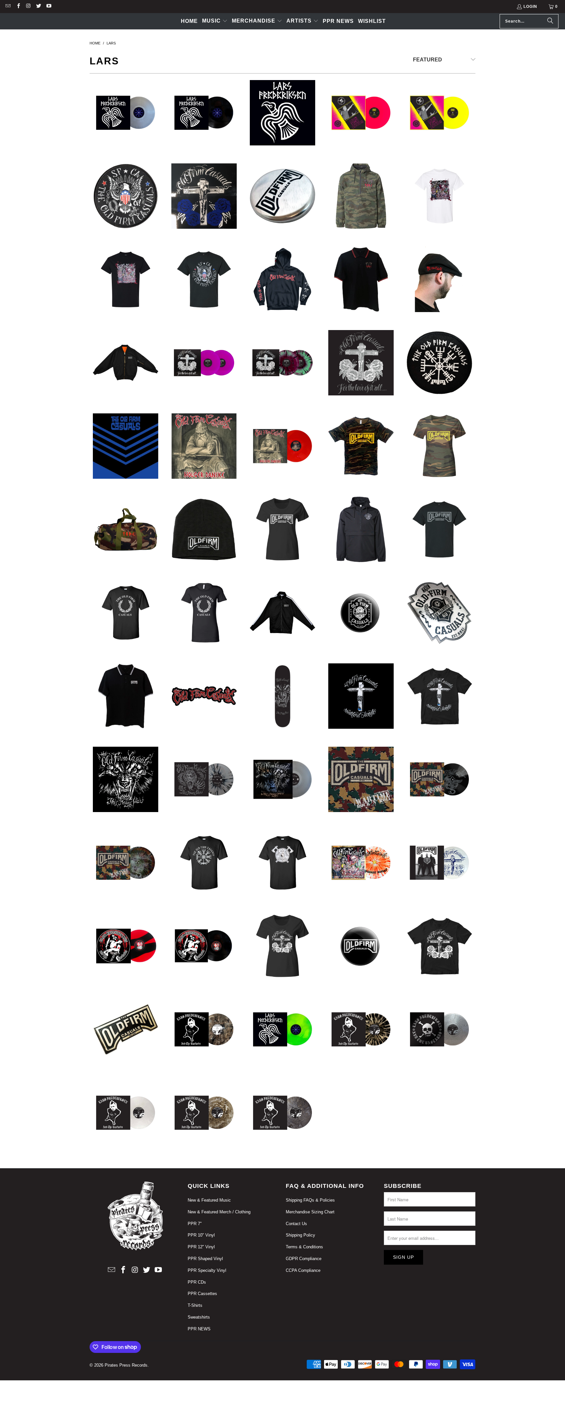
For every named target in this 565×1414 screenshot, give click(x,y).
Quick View (126, 155)
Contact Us (296, 1223)
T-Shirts (195, 1305)
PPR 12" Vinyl (201, 1246)
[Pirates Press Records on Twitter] (38, 6)
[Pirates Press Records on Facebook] (18, 6)
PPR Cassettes (202, 1293)
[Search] (550, 21)
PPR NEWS (199, 1328)
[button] (215, 21)
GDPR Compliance (303, 1258)
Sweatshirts (199, 1317)
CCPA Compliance (303, 1270)
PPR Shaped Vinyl (205, 1258)
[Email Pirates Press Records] (7, 6)
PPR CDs (197, 1282)
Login (530, 6)
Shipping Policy (300, 1235)
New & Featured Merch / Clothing (219, 1211)
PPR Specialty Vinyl (207, 1270)
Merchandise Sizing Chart (310, 1211)
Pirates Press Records (126, 1365)
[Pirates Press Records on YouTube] (48, 6)
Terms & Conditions (304, 1246)
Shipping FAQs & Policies (310, 1200)
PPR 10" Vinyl (201, 1235)
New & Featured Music (209, 1200)
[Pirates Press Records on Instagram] (28, 6)
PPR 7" (195, 1223)
